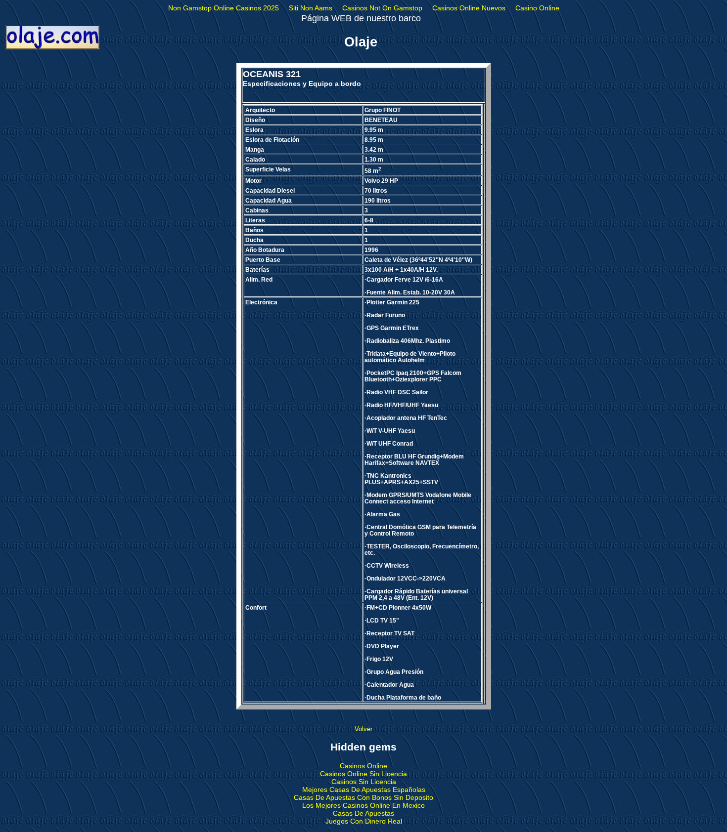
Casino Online (537, 8)
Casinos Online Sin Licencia (363, 774)
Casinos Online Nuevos (468, 8)
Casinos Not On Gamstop (382, 8)
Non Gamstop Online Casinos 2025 (223, 8)
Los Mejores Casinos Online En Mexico (363, 805)
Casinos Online (363, 766)
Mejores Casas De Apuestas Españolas (363, 789)
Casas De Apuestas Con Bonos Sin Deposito (363, 797)
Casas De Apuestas (363, 813)
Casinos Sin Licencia (363, 782)
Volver (363, 729)
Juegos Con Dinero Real (363, 821)
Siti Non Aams (310, 8)
